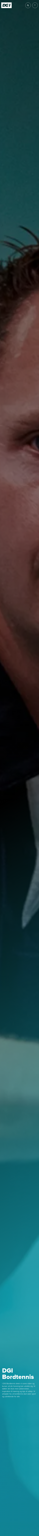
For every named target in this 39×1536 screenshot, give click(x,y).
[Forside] (6, 5)
